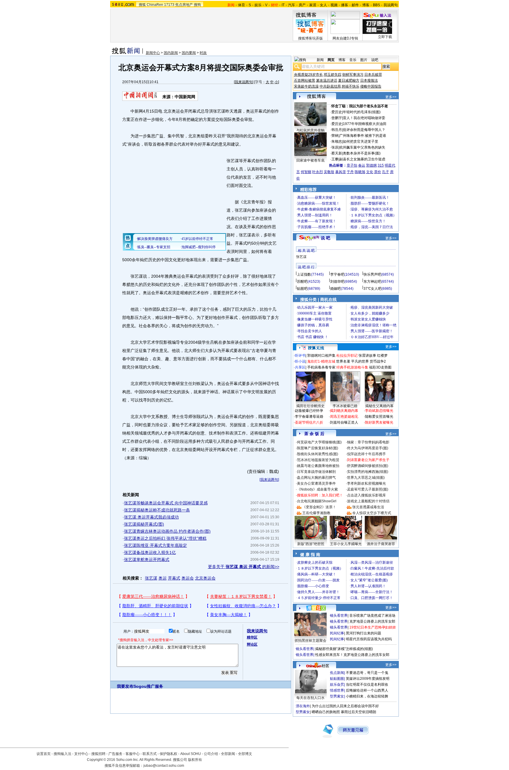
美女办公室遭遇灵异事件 (316, 483)
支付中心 (81, 754)
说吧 (374, 60)
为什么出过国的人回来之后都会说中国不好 (345, 706)
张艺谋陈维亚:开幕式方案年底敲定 (155, 545)
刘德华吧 (337, 281)
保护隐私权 (168, 754)
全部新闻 (228, 754)
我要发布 (125, 686)
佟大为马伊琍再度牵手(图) (367, 448)
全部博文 (245, 754)
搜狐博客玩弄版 (310, 38)
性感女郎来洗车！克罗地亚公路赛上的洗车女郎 (352, 655)
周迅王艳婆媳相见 (344, 416)
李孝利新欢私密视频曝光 (366, 483)
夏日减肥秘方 (348, 80)
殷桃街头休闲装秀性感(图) (317, 454)
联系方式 (150, 754)
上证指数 (304, 274)
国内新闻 (171, 53)
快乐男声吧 (372, 274)
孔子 (385, 172)
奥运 (162, 578)
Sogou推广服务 (148, 686)
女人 (323, 5)
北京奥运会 (205, 578)
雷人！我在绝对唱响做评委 (364, 118)
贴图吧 (302, 289)
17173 (169, 5)
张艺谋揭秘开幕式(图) (144, 524)
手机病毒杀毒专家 (321, 367)
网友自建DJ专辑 (345, 38)
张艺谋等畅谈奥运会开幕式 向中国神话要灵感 (166, 503)
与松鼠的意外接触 (310, 130)
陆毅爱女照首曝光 (379, 416)
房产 (302, 5)
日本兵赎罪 (373, 75)
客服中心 (132, 754)
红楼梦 (382, 355)
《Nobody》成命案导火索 (317, 489)
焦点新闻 (337, 673)
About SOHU (190, 754)
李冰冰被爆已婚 (345, 406)
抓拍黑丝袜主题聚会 (310, 641)
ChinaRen (155, 5)
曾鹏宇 (336, 118)
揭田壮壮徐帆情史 (310, 406)
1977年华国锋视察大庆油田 (364, 124)
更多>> (390, 97)
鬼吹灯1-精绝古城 (321, 361)
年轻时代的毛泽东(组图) (362, 112)
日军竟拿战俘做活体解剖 (316, 472)
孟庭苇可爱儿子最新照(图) (367, 489)
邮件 (355, 5)
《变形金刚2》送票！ (319, 507)
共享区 (300, 367)
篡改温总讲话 (326, 80)
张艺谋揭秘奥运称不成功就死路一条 (157, 510)
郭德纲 (371, 165)
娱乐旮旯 (337, 684)
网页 (331, 60)
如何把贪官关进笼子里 (360, 141)
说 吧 (325, 238)
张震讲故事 (367, 355)
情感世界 (337, 690)
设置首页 (44, 754)
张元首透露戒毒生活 (368, 507)
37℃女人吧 (372, 289)
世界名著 (343, 361)
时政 (203, 53)
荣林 (334, 136)
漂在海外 (303, 706)
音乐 (352, 60)
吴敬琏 (329, 172)
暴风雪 (340, 172)
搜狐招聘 (98, 754)
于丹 (350, 172)
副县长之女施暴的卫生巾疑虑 (362, 159)
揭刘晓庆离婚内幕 (344, 411)
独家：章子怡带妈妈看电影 (368, 442)
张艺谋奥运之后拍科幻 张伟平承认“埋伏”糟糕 (165, 538)
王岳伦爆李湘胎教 (316, 513)
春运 (361, 165)
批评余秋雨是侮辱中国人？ (364, 130)
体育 (241, 5)
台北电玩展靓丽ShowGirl (316, 501)
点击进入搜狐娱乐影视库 (366, 495)
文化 (369, 172)
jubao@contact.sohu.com (163, 766)
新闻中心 (153, 53)
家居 (312, 5)
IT (283, 5)
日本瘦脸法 (369, 80)
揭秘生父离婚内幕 (379, 406)
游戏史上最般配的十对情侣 (368, 501)
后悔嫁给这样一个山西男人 (367, 690)
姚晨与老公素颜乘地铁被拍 (318, 466)
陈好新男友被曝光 (379, 422)
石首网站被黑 (304, 80)
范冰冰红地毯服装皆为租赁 (318, 460)
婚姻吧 (335, 289)
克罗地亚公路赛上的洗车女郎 (372, 621)
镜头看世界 (339, 615)
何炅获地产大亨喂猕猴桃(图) (319, 442)
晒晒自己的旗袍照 (326, 712)
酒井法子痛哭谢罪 (381, 544)
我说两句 (391, 5)
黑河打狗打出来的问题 (363, 633)
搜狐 (142, 5)
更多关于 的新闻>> (243, 566)
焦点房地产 (184, 5)
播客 (344, 5)
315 (381, 165)
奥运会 (187, 578)
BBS (376, 5)
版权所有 (195, 760)
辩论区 (252, 644)
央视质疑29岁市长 (308, 75)
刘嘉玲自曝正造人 (344, 422)
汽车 (291, 5)
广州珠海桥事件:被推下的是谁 (362, 136)
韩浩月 (336, 130)
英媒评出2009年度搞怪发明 (367, 679)
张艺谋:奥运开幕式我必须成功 (151, 517)
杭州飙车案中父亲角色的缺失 (362, 147)
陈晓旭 (360, 172)
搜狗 (197, 5)
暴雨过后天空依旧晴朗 (358, 712)
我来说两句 (243, 82)
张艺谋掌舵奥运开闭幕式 (146, 559)
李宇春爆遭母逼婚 (309, 416)
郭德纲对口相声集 (321, 355)
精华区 (252, 637)
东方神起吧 (372, 281)
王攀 (334, 159)
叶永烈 (317, 172)
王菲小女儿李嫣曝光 (346, 544)
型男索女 (337, 696)
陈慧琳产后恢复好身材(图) (317, 448)
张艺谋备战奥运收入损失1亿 (150, 552)
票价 (377, 172)
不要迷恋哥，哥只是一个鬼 (367, 673)
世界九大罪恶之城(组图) (366, 478)
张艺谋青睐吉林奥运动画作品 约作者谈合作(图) (167, 531)
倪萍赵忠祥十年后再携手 (366, 454)
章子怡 (352, 165)
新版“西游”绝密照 (310, 544)
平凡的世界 (360, 361)
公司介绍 (211, 754)
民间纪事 (337, 633)
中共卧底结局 (330, 86)
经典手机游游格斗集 (352, 367)
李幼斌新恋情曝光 (379, 411)
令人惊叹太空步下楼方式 (371, 513)
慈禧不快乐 (350, 86)
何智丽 (306, 172)
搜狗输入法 (62, 754)
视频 (334, 5)
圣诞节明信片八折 (309, 422)
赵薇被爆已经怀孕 (309, 411)
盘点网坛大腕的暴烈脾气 (316, 478)
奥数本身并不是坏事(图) (362, 153)
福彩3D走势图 (380, 367)
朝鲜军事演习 (352, 75)
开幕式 (174, 578)
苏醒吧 (302, 281)
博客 (365, 5)
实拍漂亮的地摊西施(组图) (367, 472)
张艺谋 (151, 578)
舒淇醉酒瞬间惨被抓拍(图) (367, 466)
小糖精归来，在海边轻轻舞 (367, 696)
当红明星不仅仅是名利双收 (367, 684)
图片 (363, 60)
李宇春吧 (337, 274)
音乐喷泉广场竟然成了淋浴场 (372, 615)
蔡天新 (336, 153)
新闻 (320, 60)
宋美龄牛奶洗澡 (306, 86)
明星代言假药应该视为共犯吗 (369, 639)
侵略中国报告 (370, 86)
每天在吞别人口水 (310, 698)
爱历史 (336, 112)
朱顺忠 (336, 141)
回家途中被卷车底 (310, 160)
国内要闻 (189, 53)
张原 (334, 147)
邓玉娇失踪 (332, 75)
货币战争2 (378, 361)
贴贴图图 (337, 679)
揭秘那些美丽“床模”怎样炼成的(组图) (344, 649)
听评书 (300, 355)
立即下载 (385, 37)
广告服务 (115, 754)
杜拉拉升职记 (347, 355)
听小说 (300, 361)
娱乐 (258, 5)
